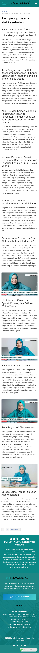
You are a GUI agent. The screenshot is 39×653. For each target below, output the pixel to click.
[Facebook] (14, 646)
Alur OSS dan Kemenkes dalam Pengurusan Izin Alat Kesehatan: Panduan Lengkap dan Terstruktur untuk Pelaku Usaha (19, 116)
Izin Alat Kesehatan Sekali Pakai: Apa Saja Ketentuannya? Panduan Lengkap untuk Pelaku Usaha (20, 161)
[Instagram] (21, 646)
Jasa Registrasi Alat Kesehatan (19, 427)
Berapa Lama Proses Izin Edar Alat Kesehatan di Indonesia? (19, 240)
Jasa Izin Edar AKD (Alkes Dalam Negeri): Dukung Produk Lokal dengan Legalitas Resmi (19, 32)
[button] (36, 3)
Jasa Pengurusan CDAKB (16, 365)
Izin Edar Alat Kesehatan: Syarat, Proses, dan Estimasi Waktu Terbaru (18, 303)
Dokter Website (19, 640)
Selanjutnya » (15, 529)
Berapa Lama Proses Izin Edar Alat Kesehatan (19, 493)
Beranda (4, 11)
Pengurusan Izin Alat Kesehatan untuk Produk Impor (19, 202)
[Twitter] (17, 646)
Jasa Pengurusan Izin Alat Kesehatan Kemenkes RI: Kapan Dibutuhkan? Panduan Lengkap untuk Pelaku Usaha (20, 74)
